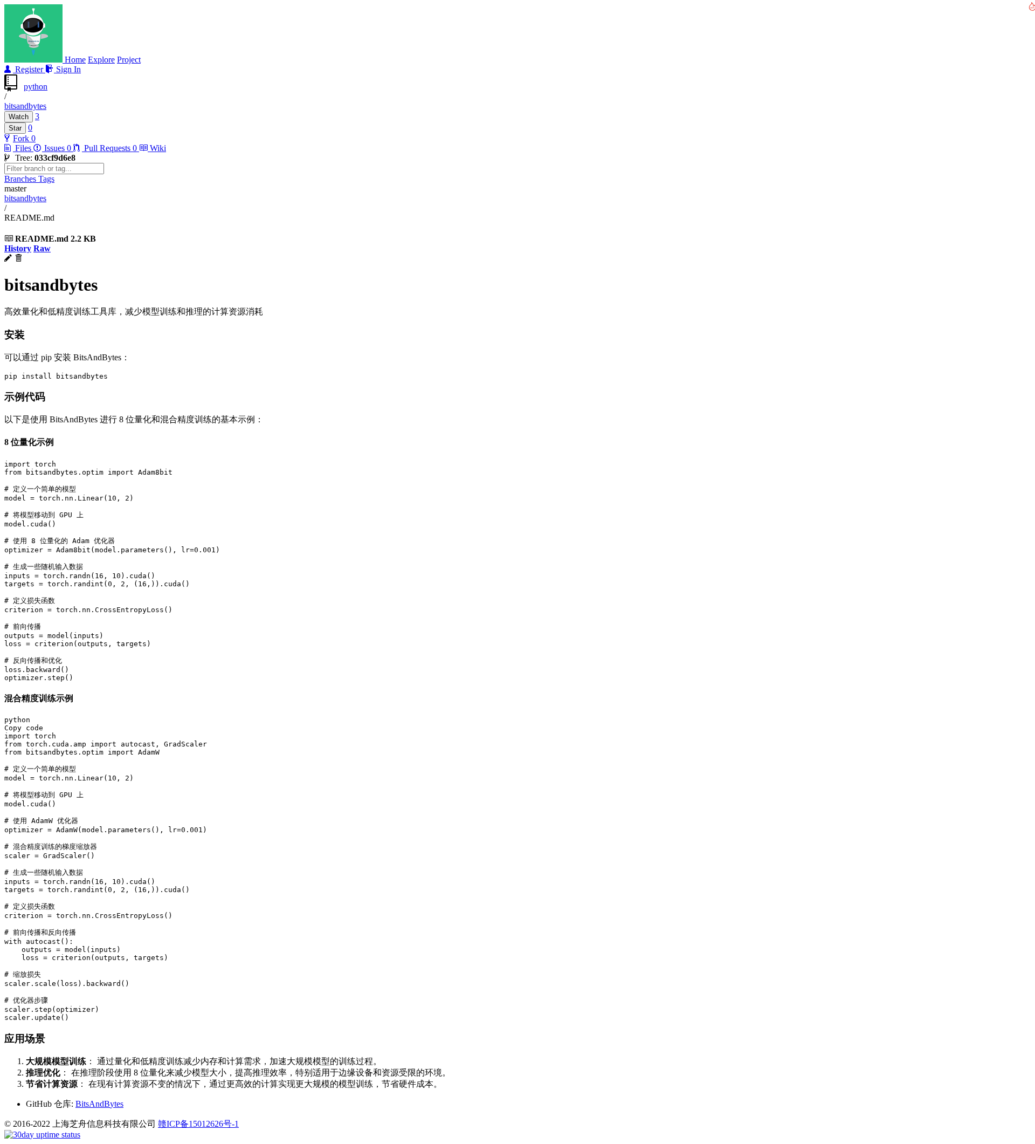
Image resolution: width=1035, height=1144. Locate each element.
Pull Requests (109, 148)
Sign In (67, 69)
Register (29, 69)
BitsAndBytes (99, 1103)
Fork (22, 138)
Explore (101, 59)
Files (23, 148)
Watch (19, 117)
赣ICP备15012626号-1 (198, 1123)
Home (75, 59)
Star (15, 128)
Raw (42, 248)
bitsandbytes (25, 106)
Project (129, 59)
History (17, 248)
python (35, 86)
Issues (56, 148)
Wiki (157, 148)
